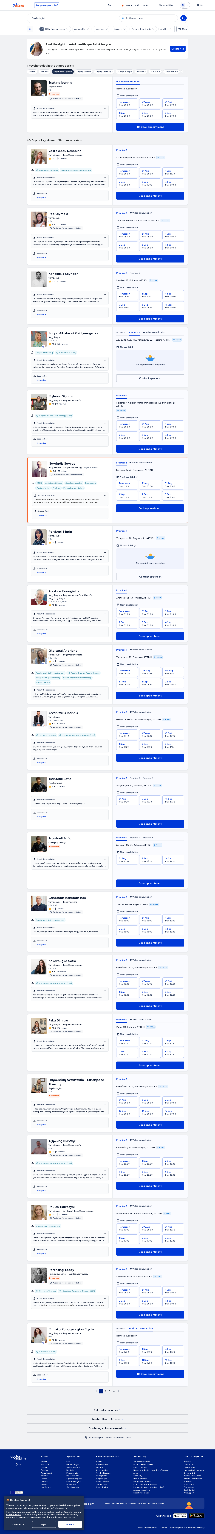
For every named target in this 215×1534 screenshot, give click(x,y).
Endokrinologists (73, 1481)
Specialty (137, 1476)
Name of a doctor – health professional (151, 1470)
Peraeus (44, 1467)
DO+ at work (189, 1467)
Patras (44, 1478)
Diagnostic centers (142, 1481)
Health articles (140, 1478)
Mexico (123, 1503)
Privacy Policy (13, 1514)
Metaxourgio (125, 71)
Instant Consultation (193, 1478)
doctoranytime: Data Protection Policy (187, 1527)
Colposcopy (101, 1478)
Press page (189, 1484)
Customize (18, 1524)
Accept (70, 1524)
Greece (107, 1503)
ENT (68, 1461)
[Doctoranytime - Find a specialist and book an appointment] (86, 1437)
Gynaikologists (73, 1467)
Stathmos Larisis (63, 71)
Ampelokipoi (46, 1473)
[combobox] (72, 18)
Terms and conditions (148, 1527)
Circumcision (102, 1470)
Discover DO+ (190, 1473)
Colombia (132, 1503)
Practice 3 (148, 778)
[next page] (118, 1391)
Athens (44, 71)
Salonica (45, 1464)
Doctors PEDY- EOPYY (143, 1464)
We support (189, 1493)
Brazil (161, 1503)
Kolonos (141, 71)
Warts (99, 1461)
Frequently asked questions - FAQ (148, 1487)
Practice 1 (121, 150)
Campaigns (189, 1487)
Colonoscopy (102, 1464)
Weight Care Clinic (192, 1476)
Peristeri (44, 1470)
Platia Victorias (104, 71)
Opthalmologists (74, 1478)
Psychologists (96, 1437)
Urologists (71, 1484)
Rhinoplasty (101, 1476)
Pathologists (72, 1473)
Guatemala (152, 1503)
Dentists (70, 1470)
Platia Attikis (84, 71)
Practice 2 (135, 272)
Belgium (115, 1503)
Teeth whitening (103, 1473)
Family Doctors (140, 1467)
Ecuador (142, 1503)
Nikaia (44, 1484)
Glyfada (44, 1481)
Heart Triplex (102, 1487)
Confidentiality (190, 1490)
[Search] (183, 18)
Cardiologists (72, 1487)
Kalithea (45, 1476)
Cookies (163, 1527)
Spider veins (101, 1484)
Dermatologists (73, 1464)
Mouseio (155, 71)
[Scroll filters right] (169, 29)
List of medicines (141, 1493)
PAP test (100, 1467)
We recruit (188, 1481)
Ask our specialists (141, 1490)
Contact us (189, 1464)
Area (135, 1473)
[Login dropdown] (185, 5)
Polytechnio (171, 71)
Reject (44, 1524)
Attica (32, 71)
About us (188, 1461)
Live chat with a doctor (194, 1470)
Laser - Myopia (103, 1481)
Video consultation (141, 1461)
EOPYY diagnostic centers (145, 1484)
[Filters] (30, 29)
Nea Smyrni (46, 1487)
